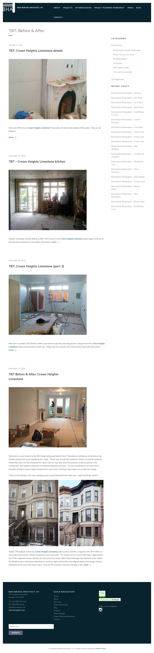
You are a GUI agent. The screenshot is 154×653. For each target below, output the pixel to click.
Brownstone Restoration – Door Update (128, 177)
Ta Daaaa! (117, 63)
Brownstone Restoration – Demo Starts (127, 202)
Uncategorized (117, 79)
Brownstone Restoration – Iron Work (126, 98)
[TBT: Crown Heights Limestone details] (48, 119)
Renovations (116, 45)
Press (130, 8)
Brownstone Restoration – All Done (126, 93)
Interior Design (83, 8)
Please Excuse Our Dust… (124, 55)
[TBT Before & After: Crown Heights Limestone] (48, 447)
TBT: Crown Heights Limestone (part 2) (36, 266)
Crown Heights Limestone (39, 128)
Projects (67, 8)
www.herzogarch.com (17, 610)
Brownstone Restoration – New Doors (127, 107)
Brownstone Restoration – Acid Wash (127, 127)
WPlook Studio (101, 649)
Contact (58, 17)
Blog (138, 8)
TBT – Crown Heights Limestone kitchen (37, 161)
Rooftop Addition (120, 59)
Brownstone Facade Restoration (127, 50)
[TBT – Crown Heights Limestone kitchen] (48, 229)
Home (56, 596)
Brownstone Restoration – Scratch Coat (128, 182)
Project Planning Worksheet (109, 8)
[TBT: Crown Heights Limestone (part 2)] (48, 334)
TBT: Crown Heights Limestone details (36, 50)
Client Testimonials (61, 605)
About (57, 8)
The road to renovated (122, 72)
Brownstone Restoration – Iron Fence (127, 102)
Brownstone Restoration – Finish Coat (127, 132)
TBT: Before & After (121, 68)
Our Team (57, 602)
